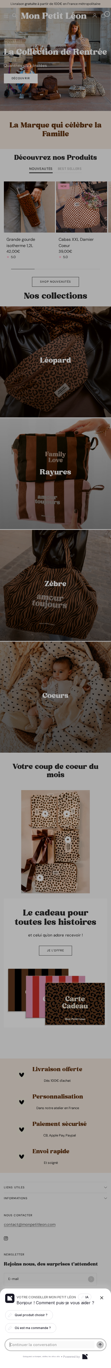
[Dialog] (85, 1357)
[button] (55, 684)
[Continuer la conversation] (100, 1344)
